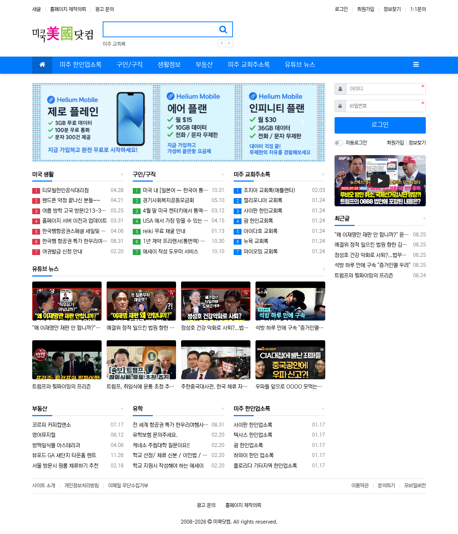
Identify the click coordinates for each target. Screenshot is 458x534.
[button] (54, 122)
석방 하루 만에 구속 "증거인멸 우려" (290, 328)
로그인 (341, 9)
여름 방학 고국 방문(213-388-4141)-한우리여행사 (71, 211)
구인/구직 (144, 174)
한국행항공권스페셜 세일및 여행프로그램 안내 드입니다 (71, 231)
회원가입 (365, 9)
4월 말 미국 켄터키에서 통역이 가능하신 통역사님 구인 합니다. (172, 211)
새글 (36, 9)
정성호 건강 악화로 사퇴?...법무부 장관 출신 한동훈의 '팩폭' (215, 328)
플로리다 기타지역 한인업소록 (265, 466)
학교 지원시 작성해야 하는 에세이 (168, 466)
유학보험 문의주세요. (155, 435)
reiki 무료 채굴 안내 (160, 231)
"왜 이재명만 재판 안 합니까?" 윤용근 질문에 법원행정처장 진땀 (67, 328)
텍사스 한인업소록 (253, 435)
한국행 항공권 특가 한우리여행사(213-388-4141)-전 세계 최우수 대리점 (71, 241)
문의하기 (386, 486)
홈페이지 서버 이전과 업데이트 (71, 221)
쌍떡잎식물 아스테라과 (56, 445)
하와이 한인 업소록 (254, 455)
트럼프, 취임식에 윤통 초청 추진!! (141, 387)
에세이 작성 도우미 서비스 (167, 252)
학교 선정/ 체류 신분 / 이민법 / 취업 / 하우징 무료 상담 (171, 455)
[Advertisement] (380, 333)
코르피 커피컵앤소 (51, 425)
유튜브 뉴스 (45, 269)
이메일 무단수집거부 (128, 486)
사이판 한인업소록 (253, 425)
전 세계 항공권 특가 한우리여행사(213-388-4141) (171, 425)
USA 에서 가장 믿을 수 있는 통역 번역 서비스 (172, 221)
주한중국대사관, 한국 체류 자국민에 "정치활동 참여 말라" (215, 387)
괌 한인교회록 (255, 221)
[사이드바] (416, 65)
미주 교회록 (114, 44)
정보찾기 (392, 9)
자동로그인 (356, 143)
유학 (138, 408)
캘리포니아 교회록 (259, 200)
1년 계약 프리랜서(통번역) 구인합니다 (172, 241)
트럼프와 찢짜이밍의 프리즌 (61, 387)
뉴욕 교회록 (252, 241)
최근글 (342, 218)
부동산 (39, 408)
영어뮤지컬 (43, 435)
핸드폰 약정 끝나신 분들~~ (67, 200)
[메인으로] (42, 65)
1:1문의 (418, 9)
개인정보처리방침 (81, 486)
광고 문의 (104, 9)
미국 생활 (43, 174)
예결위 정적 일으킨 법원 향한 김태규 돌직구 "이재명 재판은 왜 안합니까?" (141, 328)
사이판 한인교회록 (259, 211)
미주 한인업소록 (252, 408)
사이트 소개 (43, 486)
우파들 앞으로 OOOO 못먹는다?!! (290, 387)
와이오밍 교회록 (257, 252)
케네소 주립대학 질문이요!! (161, 445)
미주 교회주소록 (252, 174)
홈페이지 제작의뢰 (68, 9)
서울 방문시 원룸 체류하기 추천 (65, 466)
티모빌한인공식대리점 (62, 190)
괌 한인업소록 (248, 445)
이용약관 (360, 486)
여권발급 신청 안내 (58, 252)
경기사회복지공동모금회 (165, 200)
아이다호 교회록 (257, 231)
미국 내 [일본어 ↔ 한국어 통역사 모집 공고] (172, 190)
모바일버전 (415, 486)
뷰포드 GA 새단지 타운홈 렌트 (64, 455)
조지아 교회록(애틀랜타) (266, 190)
